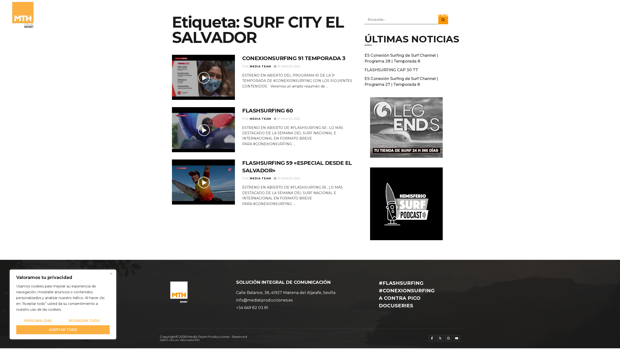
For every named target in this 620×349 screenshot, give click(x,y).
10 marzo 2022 (288, 66)
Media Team (260, 66)
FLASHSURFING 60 (267, 110)
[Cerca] (111, 274)
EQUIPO (419, 15)
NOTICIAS (442, 15)
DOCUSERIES (538, 15)
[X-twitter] (440, 338)
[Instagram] (448, 338)
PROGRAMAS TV (474, 15)
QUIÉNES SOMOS (388, 15)
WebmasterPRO (190, 340)
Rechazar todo (84, 320)
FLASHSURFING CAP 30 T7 (391, 70)
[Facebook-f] (432, 338)
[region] (63, 304)
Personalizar (38, 320)
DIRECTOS (567, 15)
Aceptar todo (63, 329)
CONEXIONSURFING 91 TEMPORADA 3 (293, 58)
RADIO (508, 15)
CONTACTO (596, 15)
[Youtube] (457, 338)
